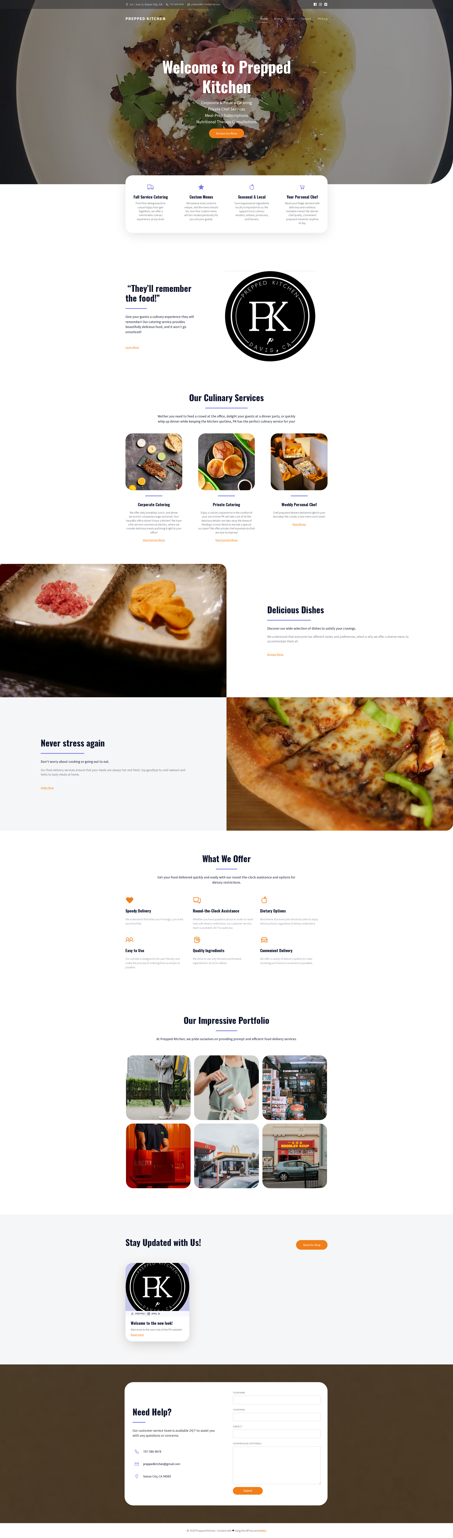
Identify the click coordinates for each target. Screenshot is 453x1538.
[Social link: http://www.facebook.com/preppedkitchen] (314, 4)
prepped (140, 1313)
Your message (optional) (247, 1443)
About (291, 18)
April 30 (155, 1313)
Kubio (262, 1530)
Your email (239, 1409)
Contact (306, 18)
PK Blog (323, 18)
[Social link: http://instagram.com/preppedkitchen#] (319, 4)
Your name (239, 1392)
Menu (277, 18)
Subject (237, 1426)
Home (264, 18)
